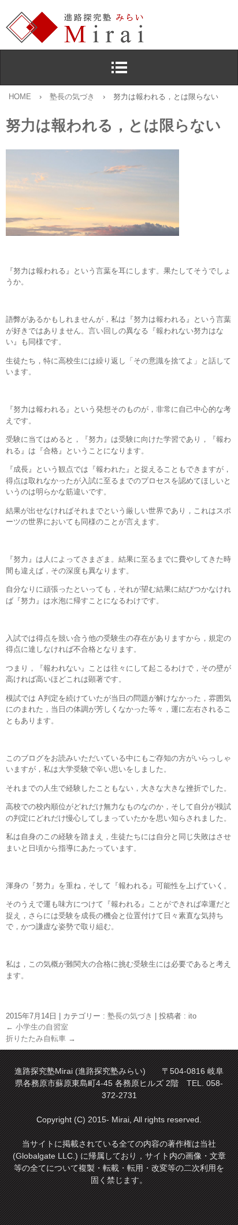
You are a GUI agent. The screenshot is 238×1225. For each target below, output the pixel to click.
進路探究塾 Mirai (122, 28)
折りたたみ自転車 (41, 1038)
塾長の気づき (130, 1016)
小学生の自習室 (37, 1027)
